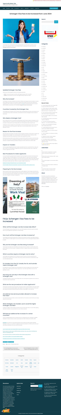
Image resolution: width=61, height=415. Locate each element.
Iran (17, 363)
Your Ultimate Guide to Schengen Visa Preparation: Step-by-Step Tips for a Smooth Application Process (49, 140)
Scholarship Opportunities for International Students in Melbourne (14, 338)
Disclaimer (26, 8)
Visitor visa (44, 96)
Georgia (44, 62)
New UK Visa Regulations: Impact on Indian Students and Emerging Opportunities (31, 349)
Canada (26, 360)
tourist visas (44, 182)
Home (4, 8)
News (12, 8)
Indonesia (12, 363)
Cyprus (35, 360)
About (22, 8)
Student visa (45, 86)
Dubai (44, 58)
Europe (44, 60)
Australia (11, 360)
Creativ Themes (40, 413)
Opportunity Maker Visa (9, 3)
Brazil (22, 360)
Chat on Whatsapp (54, 8)
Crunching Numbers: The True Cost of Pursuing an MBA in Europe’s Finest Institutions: (12, 349)
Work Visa (44, 100)
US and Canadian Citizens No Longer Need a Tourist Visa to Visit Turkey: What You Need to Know (19, 164)
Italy (22, 363)
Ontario (11, 366)
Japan (26, 363)
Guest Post (37, 8)
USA (43, 94)
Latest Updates (10, 341)
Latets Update (14, 344)
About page (43, 183)
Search (43, 19)
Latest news (5, 341)
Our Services (16, 8)
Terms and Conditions (6, 406)
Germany (7, 363)
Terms (18, 394)
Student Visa (19, 390)
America (6, 360)
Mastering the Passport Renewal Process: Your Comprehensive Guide (14, 162)
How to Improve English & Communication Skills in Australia (12, 336)
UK (23, 103)
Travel (35, 366)
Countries (7, 8)
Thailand (26, 366)
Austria (17, 360)
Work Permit (45, 98)
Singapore (17, 366)
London (35, 363)
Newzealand (45, 79)
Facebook (47, 186)
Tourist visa (44, 89)
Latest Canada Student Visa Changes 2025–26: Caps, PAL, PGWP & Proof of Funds (16, 329)
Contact (31, 8)
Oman (7, 366)
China (31, 360)
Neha (4, 344)
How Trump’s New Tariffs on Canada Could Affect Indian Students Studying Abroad (16, 334)
